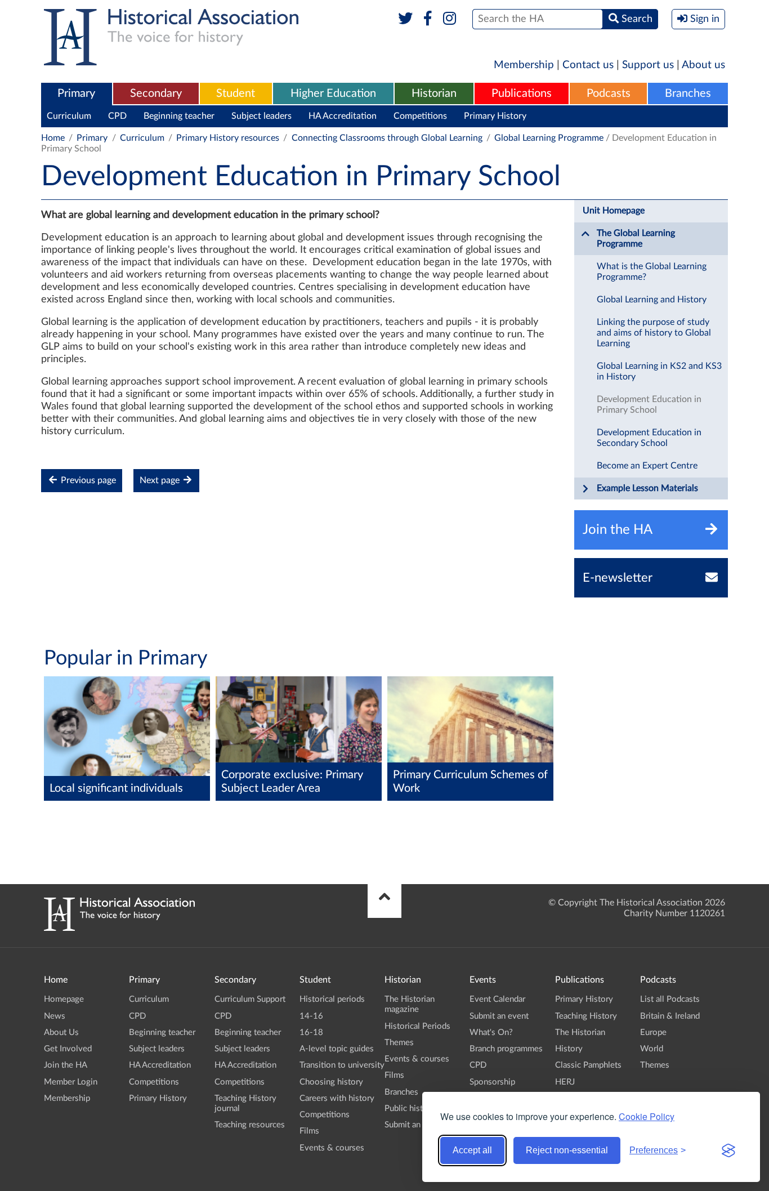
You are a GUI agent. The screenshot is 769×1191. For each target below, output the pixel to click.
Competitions (420, 116)
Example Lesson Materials (647, 488)
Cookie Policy (646, 1116)
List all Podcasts (670, 999)
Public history (409, 1108)
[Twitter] (405, 19)
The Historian (580, 1032)
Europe (653, 1032)
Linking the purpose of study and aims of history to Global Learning (654, 333)
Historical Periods (417, 1026)
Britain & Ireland (670, 1016)
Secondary (156, 93)
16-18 (311, 1032)
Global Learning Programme (548, 137)
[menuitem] (77, 94)
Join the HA (65, 1065)
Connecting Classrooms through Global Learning (387, 137)
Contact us (588, 65)
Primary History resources (227, 137)
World (651, 1049)
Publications (521, 93)
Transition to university (341, 1065)
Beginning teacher (179, 116)
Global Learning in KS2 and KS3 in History (659, 371)
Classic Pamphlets (588, 1065)
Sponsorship (492, 1082)
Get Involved (68, 1049)
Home (53, 137)
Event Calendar (497, 999)
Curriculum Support (249, 999)
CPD (117, 116)
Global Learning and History (652, 299)
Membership (524, 65)
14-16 (311, 1016)
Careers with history (336, 1098)
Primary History (495, 116)
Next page (161, 480)
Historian (434, 93)
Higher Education (333, 93)
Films (309, 1131)
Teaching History (586, 1016)
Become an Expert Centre (647, 465)
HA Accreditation (343, 116)
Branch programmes (506, 1049)
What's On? (491, 1032)
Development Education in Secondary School (649, 438)
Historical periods (332, 999)
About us (703, 65)
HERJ (565, 1082)
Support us (648, 65)
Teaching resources (249, 1125)
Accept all (472, 1150)
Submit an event (414, 1125)
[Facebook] (427, 19)
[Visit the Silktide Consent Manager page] (728, 1150)
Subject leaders (261, 116)
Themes (399, 1042)
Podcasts (609, 93)
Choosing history (331, 1082)
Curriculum (69, 116)
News (54, 1016)
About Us (61, 1032)
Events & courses (331, 1148)
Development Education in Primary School (649, 404)
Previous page (87, 480)
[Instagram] (450, 19)
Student (235, 93)
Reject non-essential (567, 1150)
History (569, 1049)
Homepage (64, 999)
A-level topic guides (336, 1049)
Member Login (70, 1082)
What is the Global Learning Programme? (652, 272)
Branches (688, 93)
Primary (76, 93)
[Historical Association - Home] (119, 928)
